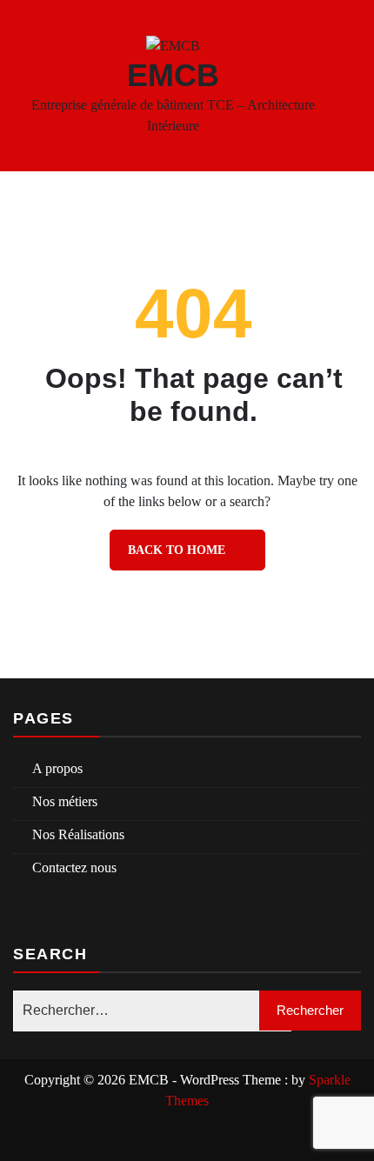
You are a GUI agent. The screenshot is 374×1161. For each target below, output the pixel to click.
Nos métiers (64, 801)
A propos (57, 768)
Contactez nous (74, 867)
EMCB (173, 75)
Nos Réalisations (78, 834)
